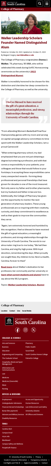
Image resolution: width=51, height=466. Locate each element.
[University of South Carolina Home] (12, 3)
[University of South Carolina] (25, 321)
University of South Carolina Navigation (47, 3)
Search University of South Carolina (40, 3)
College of (12, 9)
